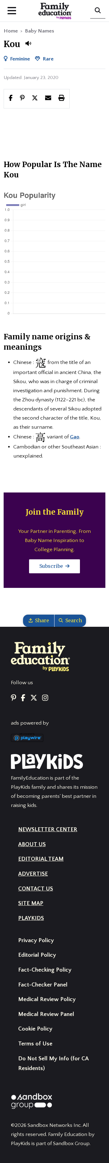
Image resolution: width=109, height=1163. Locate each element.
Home (11, 31)
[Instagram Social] (45, 698)
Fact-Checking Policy (44, 970)
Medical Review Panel (46, 1014)
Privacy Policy (36, 940)
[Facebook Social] (23, 698)
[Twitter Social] (33, 698)
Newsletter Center (47, 829)
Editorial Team (41, 859)
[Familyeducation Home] (40, 656)
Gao (74, 437)
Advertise (33, 874)
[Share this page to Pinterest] (22, 98)
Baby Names (39, 31)
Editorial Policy (37, 955)
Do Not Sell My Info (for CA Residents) (53, 1063)
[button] (28, 43)
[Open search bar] (97, 11)
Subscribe (51, 566)
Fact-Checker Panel (43, 985)
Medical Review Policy (47, 999)
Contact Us (35, 889)
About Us (32, 844)
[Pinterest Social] (13, 698)
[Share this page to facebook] (11, 98)
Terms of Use (35, 1044)
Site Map (30, 903)
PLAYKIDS (31, 918)
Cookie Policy (35, 1029)
